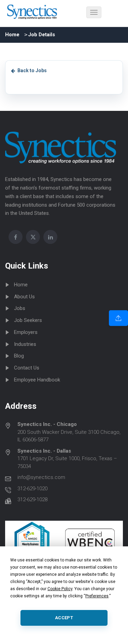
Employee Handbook (37, 380)
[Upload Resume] (118, 318)
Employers (26, 332)
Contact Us (26, 368)
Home (12, 34)
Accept (64, 617)
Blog (19, 356)
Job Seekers (28, 320)
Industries (25, 344)
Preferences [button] (97, 596)
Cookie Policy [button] (59, 588)
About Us (24, 297)
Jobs (19, 308)
